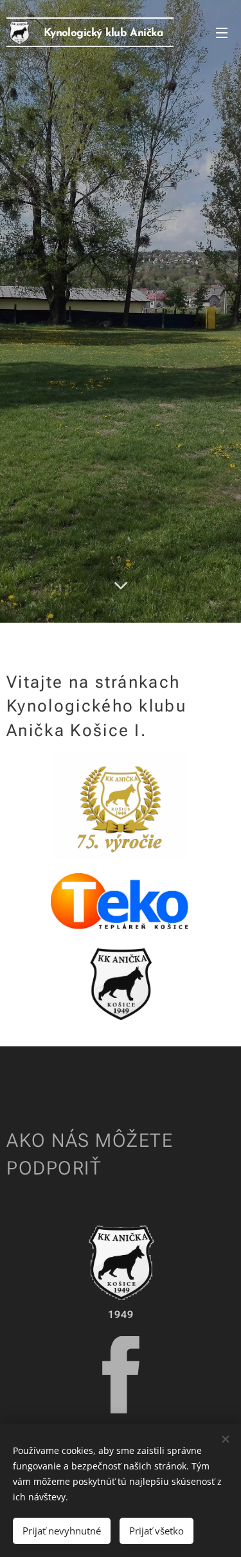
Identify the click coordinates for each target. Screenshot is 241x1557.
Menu (222, 32)
